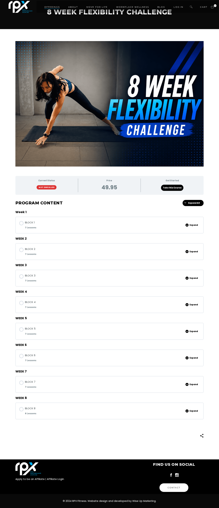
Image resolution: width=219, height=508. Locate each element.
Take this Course (172, 187)
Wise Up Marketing (144, 501)
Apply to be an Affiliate (30, 479)
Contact (174, 487)
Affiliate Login (55, 479)
